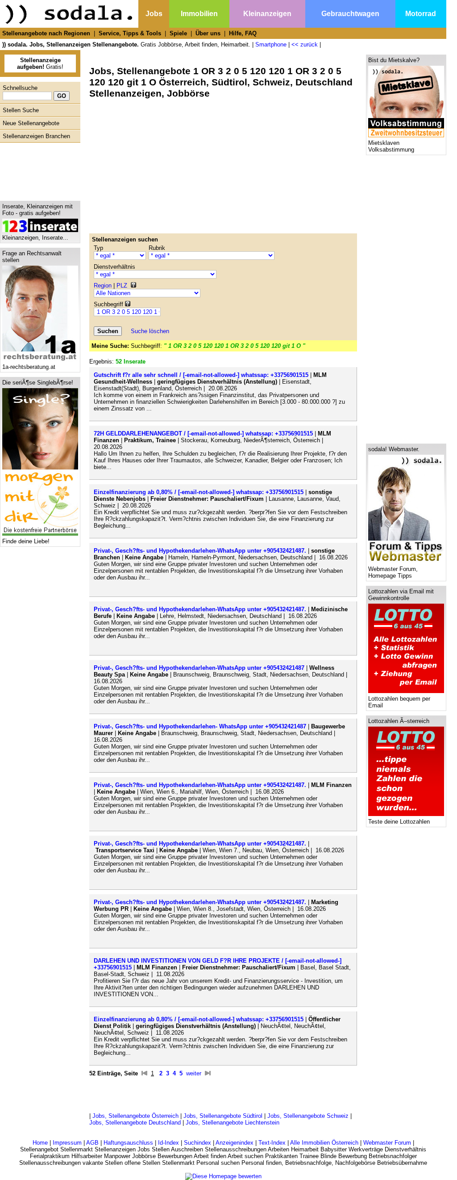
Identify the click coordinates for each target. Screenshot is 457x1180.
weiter (193, 1073)
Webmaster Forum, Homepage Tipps (393, 572)
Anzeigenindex (234, 1142)
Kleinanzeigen (267, 13)
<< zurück (304, 44)
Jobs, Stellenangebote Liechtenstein (232, 1122)
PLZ (121, 285)
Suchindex (197, 1142)
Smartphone (271, 44)
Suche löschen (150, 331)
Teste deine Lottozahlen (399, 821)
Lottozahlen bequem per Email (399, 702)
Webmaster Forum (387, 1142)
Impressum (67, 1142)
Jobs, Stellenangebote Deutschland (135, 1122)
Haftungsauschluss (128, 1142)
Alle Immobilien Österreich (324, 1142)
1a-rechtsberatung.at (28, 367)
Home (40, 1142)
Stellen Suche (21, 110)
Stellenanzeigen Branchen (36, 136)
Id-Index (168, 1142)
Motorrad (420, 13)
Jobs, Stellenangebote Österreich (135, 1115)
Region (103, 285)
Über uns (207, 33)
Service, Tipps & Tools (130, 33)
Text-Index (272, 1142)
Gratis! (40, 63)
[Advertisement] (38, 169)
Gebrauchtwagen (350, 13)
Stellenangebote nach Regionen (46, 33)
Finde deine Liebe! (26, 541)
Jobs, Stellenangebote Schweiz (308, 1115)
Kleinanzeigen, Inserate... (35, 237)
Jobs (153, 13)
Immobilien (199, 13)
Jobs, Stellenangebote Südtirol (222, 1115)
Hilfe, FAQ (243, 33)
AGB (92, 1142)
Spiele (178, 33)
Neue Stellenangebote (31, 123)
